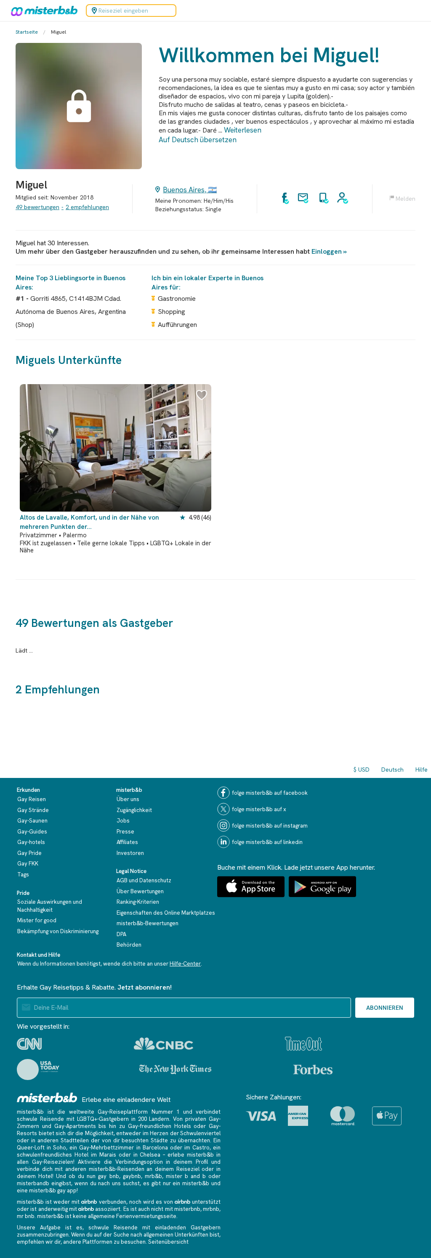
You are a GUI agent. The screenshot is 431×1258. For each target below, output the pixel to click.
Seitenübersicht (168, 1241)
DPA (121, 934)
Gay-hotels (31, 842)
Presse (125, 831)
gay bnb (108, 1176)
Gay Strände (33, 810)
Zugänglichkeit (134, 810)
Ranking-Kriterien (138, 901)
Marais (107, 1154)
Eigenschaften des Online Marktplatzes (166, 912)
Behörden (129, 944)
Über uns (128, 799)
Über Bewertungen (140, 891)
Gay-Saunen (32, 820)
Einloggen (326, 251)
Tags (23, 874)
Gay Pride (29, 853)
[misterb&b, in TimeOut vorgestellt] (303, 1044)
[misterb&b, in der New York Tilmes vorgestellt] (175, 1069)
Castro (201, 1147)
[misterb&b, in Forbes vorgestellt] (313, 1069)
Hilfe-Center (185, 963)
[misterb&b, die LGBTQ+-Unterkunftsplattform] (42, 10)
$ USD (362, 769)
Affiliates (127, 842)
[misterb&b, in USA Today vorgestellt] (38, 1069)
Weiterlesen (242, 130)
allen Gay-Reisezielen (45, 1161)
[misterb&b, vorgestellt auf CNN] (29, 1044)
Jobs (123, 820)
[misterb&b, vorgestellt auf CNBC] (163, 1044)
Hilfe (421, 769)
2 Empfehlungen (87, 207)
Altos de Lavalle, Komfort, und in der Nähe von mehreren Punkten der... (89, 522)
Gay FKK (27, 863)
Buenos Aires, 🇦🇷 (190, 189)
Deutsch (392, 769)
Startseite (27, 32)
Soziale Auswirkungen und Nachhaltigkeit (49, 905)
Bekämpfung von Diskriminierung (57, 931)
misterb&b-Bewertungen (147, 923)
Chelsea (150, 1154)
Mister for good (36, 920)
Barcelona (155, 1147)
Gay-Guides (32, 831)
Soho (59, 1147)
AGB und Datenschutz (144, 880)
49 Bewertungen (37, 207)
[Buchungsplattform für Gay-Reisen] (47, 1097)
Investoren (130, 853)
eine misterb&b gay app (47, 1190)
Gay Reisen (31, 799)
